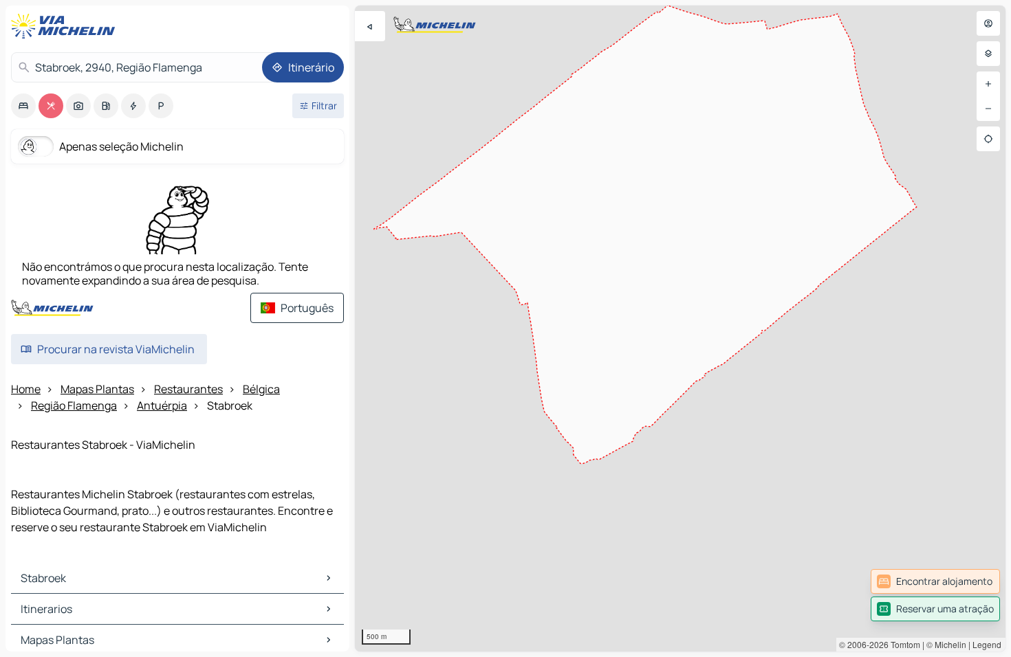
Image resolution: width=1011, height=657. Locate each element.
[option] (23, 105)
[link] (935, 581)
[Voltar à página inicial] (66, 26)
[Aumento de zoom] (988, 83)
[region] (680, 328)
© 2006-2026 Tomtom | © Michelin (902, 644)
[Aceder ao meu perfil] (988, 23)
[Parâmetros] (988, 53)
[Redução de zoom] (988, 108)
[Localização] (988, 138)
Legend (986, 644)
